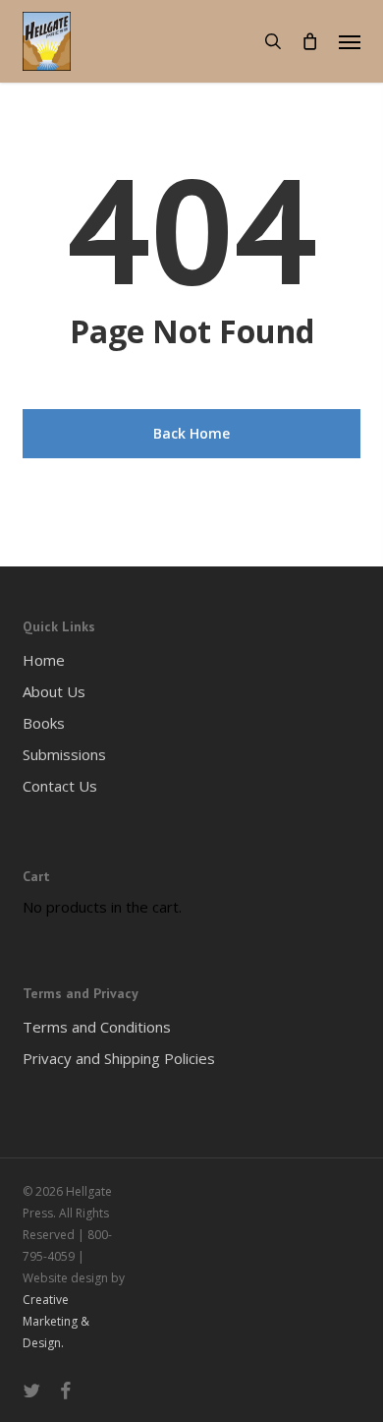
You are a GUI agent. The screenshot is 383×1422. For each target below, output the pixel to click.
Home (44, 660)
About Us (54, 691)
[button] (349, 41)
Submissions (64, 754)
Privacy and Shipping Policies (119, 1058)
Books (44, 723)
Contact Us (60, 786)
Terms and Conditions (97, 1027)
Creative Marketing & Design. (56, 1321)
